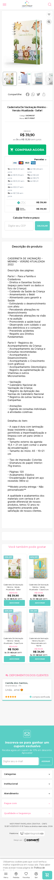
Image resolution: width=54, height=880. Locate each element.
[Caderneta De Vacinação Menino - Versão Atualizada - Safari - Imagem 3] (38, 79)
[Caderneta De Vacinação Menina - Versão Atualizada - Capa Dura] (14, 636)
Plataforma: (13, 833)
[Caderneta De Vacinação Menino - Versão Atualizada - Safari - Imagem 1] (10, 79)
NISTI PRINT (30, 118)
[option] (27, 690)
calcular (42, 226)
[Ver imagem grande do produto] (49, 22)
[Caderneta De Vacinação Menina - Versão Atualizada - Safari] (14, 580)
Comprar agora (29, 150)
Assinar (46, 761)
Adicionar (14, 603)
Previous (5, 79)
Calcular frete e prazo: (26, 217)
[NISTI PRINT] (27, 4)
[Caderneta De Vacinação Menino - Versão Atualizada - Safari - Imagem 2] (24, 79)
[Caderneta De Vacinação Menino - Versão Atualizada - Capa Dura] (40, 580)
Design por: (18, 840)
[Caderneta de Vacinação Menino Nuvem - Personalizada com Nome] (40, 636)
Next (49, 79)
